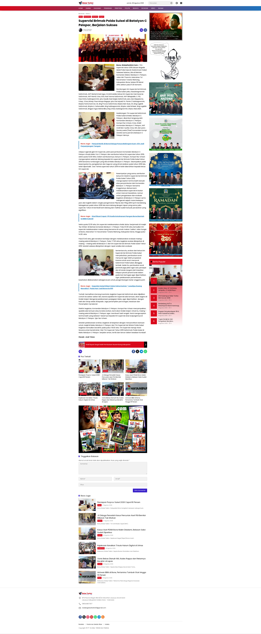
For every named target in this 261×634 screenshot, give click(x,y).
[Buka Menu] (181, 3)
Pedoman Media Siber (94, 624)
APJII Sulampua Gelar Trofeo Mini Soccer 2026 (168, 297)
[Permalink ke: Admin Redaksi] (81, 30)
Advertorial (83, 394)
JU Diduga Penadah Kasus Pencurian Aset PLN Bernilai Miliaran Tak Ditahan (111, 377)
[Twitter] (137, 351)
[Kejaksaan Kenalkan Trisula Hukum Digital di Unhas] (89, 389)
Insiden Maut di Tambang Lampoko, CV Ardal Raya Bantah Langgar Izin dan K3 (167, 289)
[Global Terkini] (86, 3)
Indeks (107, 624)
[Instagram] (87, 617)
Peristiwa (95, 17)
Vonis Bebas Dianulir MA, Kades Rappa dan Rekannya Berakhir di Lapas (113, 400)
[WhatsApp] (145, 351)
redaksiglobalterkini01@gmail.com (94, 608)
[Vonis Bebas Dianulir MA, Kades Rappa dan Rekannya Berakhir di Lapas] (113, 389)
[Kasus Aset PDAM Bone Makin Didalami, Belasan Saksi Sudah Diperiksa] (136, 366)
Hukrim (105, 371)
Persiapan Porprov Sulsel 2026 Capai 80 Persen (89, 376)
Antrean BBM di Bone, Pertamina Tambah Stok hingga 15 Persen (134, 400)
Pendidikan (87, 17)
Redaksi (81, 624)
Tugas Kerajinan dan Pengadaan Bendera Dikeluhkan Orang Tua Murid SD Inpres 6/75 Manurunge (169, 320)
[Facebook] (133, 351)
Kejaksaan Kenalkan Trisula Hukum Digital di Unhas (88, 399)
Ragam (101, 17)
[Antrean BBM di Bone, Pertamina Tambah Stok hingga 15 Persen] (136, 389)
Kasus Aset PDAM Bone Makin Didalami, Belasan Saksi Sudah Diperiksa (136, 377)
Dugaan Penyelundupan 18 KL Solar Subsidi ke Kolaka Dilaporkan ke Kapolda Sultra (168, 312)
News (80, 17)
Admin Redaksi (87, 29)
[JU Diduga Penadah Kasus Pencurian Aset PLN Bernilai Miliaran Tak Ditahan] (113, 366)
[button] (171, 3)
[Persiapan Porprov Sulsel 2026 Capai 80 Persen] (89, 366)
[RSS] (103, 617)
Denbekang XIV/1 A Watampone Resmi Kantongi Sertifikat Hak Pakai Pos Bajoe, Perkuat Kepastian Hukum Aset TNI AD (169, 305)
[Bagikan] (145, 30)
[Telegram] (141, 351)
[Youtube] (91, 617)
